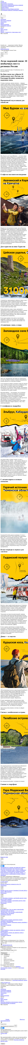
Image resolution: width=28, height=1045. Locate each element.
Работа (2, 23)
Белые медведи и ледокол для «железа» (10, 872)
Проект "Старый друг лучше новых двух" (11, 32)
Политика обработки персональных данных (11, 1002)
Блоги (2, 28)
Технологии (3, 21)
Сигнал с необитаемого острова (13, 873)
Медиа (2, 30)
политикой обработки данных (19, 980)
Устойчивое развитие (6, 25)
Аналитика (3, 19)
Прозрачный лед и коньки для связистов (11, 867)
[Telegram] (1, 866)
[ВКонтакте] (3, 866)
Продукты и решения (6, 20)
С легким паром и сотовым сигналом (15, 871)
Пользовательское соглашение (8, 1003)
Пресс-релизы (4, 29)
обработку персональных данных (11, 967)
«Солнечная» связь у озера (12, 870)
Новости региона (5, 24)
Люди (2, 994)
